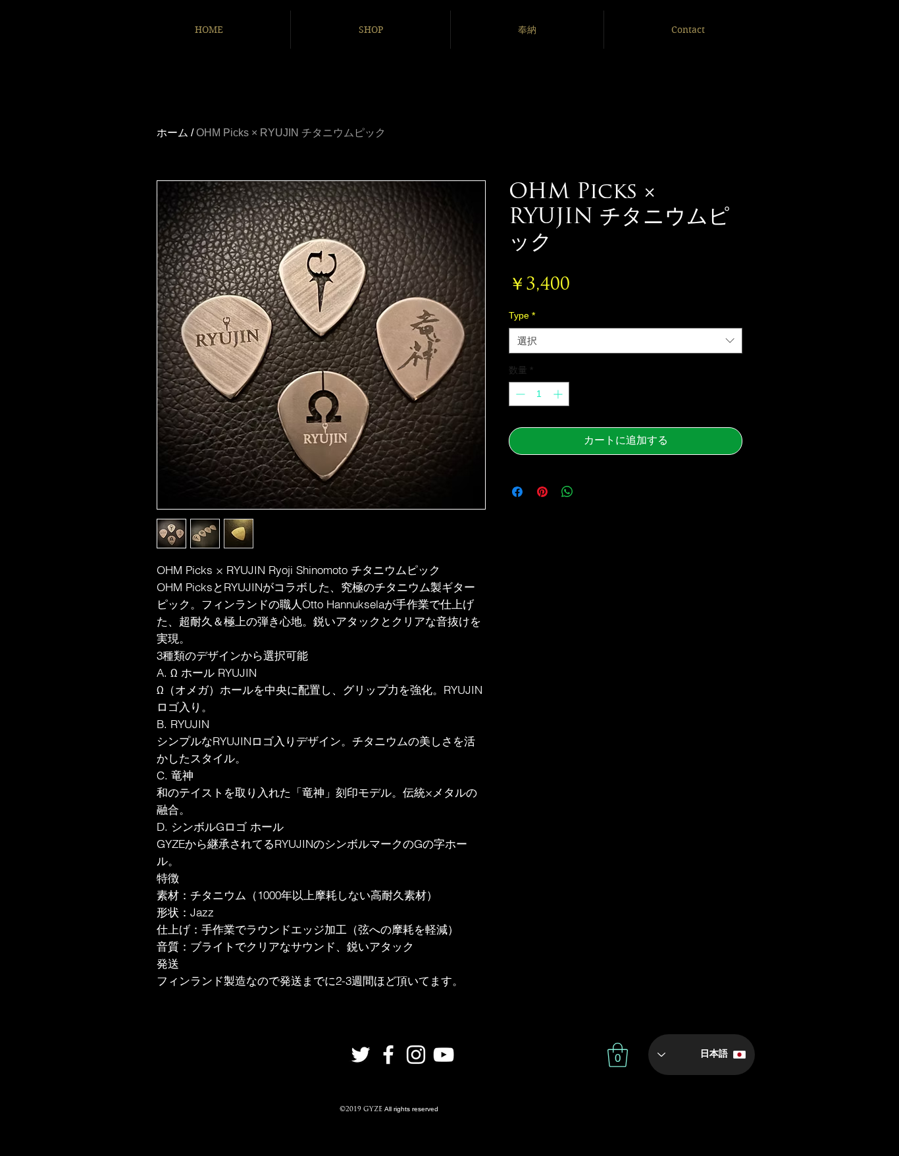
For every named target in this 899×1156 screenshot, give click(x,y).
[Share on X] (592, 492)
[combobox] (625, 341)
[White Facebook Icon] (388, 1054)
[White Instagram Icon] (415, 1054)
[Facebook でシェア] (517, 492)
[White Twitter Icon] (360, 1054)
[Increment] (559, 394)
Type (522, 315)
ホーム (172, 132)
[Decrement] (519, 394)
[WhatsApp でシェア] (567, 492)
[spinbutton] (539, 394)
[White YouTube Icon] (443, 1054)
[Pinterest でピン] (542, 492)
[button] (617, 1055)
